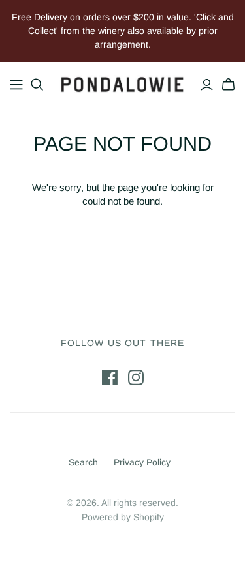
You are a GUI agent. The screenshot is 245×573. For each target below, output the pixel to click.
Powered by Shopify (123, 517)
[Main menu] (16, 84)
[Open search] (37, 84)
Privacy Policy (142, 462)
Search (83, 462)
